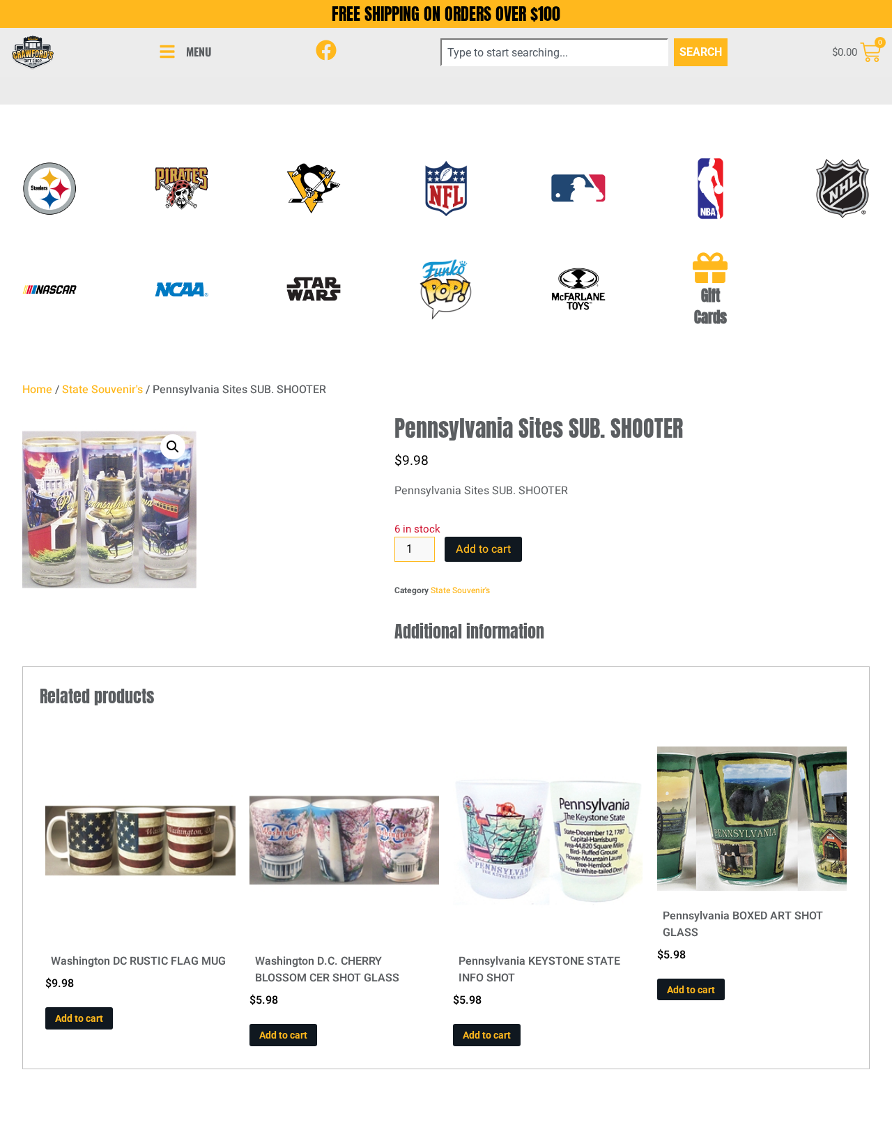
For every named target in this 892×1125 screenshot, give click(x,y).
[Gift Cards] (710, 267)
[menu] (167, 51)
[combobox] (554, 52)
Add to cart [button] (79, 1018)
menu (198, 51)
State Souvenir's (102, 389)
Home (37, 389)
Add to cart (483, 549)
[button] (172, 446)
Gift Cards (710, 306)
